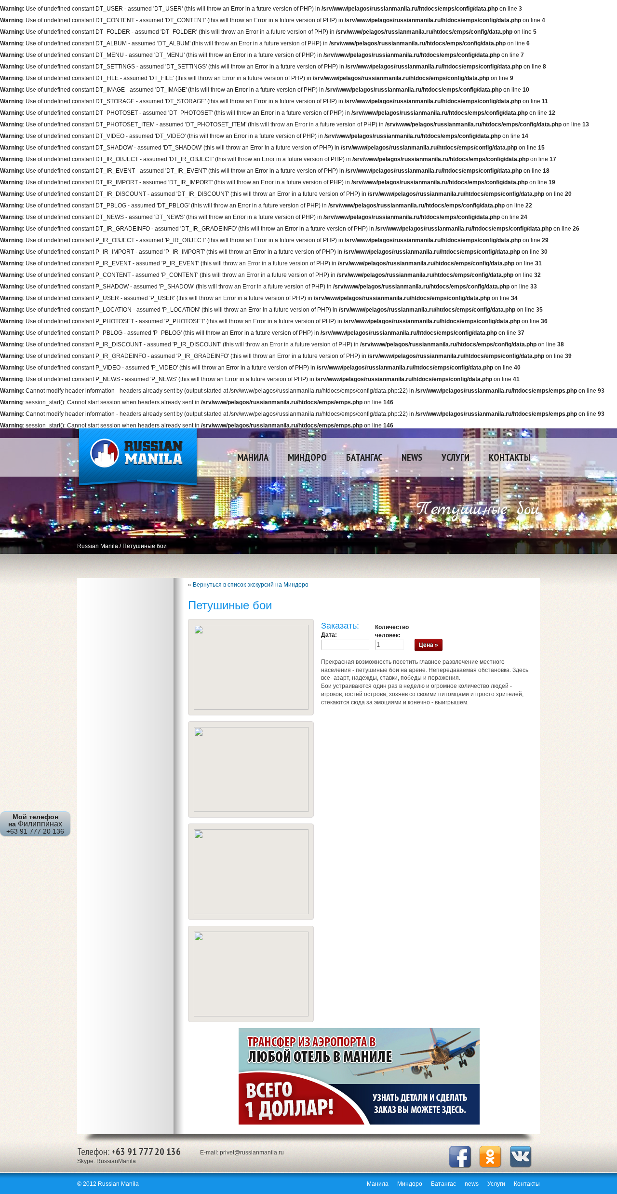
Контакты (509, 457)
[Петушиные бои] (251, 707)
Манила (252, 457)
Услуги (455, 457)
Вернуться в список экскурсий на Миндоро (250, 584)
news (412, 457)
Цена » (428, 645)
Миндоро (307, 457)
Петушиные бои (144, 546)
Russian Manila (138, 458)
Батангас (364, 457)
